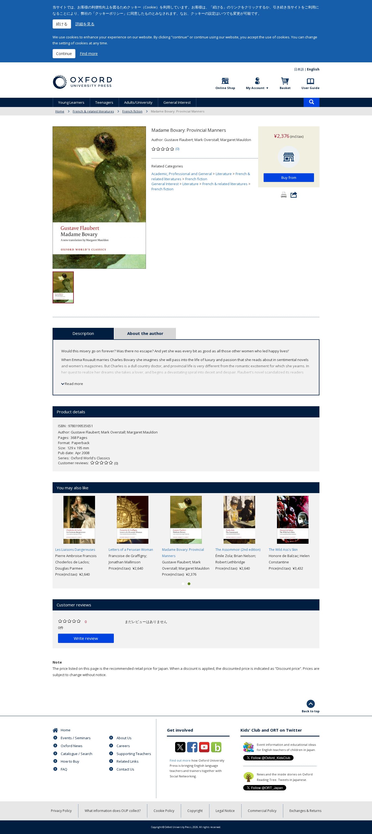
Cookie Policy (164, 810)
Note (57, 662)
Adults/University (138, 102)
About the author (145, 333)
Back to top (310, 711)
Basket (285, 88)
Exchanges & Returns (305, 810)
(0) (177, 148)
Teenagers (104, 102)
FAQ (64, 769)
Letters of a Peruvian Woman (131, 549)
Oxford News (72, 745)
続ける (62, 23)
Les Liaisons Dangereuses (75, 549)
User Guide (310, 88)
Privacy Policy (61, 810)
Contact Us (125, 769)
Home (59, 111)
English (313, 69)
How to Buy (70, 761)
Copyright (195, 810)
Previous (44, 536)
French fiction (132, 111)
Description (83, 333)
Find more (89, 53)
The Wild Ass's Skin (283, 549)
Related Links (128, 761)
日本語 (299, 69)
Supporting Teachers (134, 753)
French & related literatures (93, 111)
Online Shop (225, 88)
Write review (86, 638)
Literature (224, 173)
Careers (123, 745)
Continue (64, 53)
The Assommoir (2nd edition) (237, 549)
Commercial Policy (262, 810)
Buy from (288, 177)
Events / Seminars (76, 737)
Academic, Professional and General (181, 173)
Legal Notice (225, 810)
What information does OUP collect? (113, 810)
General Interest (177, 102)
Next (327, 536)
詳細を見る (84, 23)
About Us (124, 737)
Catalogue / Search (76, 753)
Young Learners (71, 102)
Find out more (180, 760)
